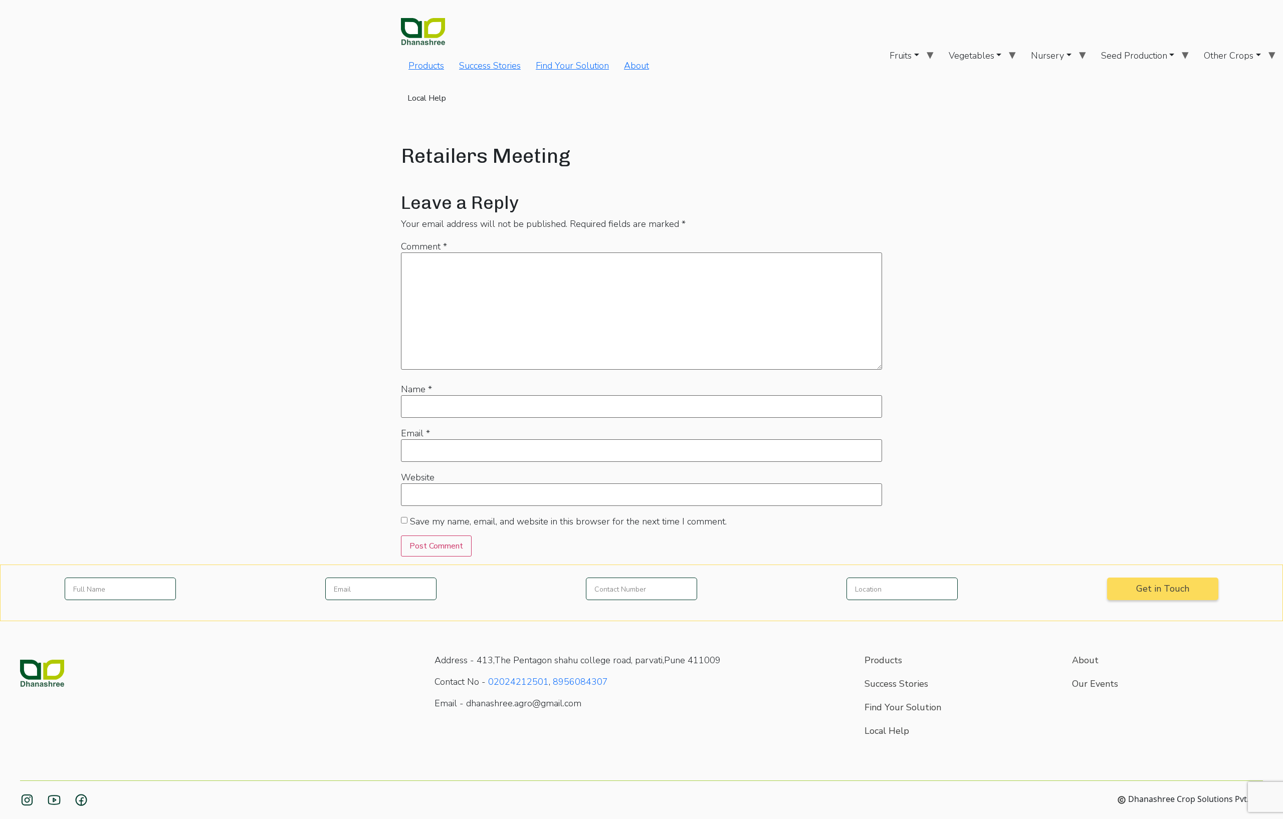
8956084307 (580, 682)
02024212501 (518, 682)
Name (416, 389)
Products (426, 66)
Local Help (426, 98)
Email (415, 433)
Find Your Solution (572, 66)
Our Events (1095, 684)
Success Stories (490, 66)
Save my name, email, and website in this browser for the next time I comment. (568, 521)
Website (418, 477)
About (636, 66)
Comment (424, 246)
